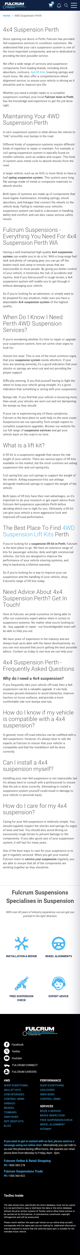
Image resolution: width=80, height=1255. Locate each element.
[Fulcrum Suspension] (14, 5)
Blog (7, 1125)
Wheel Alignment (52, 1124)
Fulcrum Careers (24, 1071)
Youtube (17, 1058)
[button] (59, 5)
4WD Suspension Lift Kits (39, 531)
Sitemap (45, 1128)
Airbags (9, 1103)
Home (6, 15)
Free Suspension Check (56, 1119)
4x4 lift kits (38, 72)
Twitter (16, 1051)
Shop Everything (16, 1085)
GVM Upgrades (14, 1094)
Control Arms (14, 1098)
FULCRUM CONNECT (25, 1065)
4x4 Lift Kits (12, 1089)
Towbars (10, 1112)
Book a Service (50, 1111)
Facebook (17, 1044)
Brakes (9, 1107)
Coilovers (47, 1089)
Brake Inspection (52, 1115)
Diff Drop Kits (13, 1121)
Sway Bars (11, 1116)
